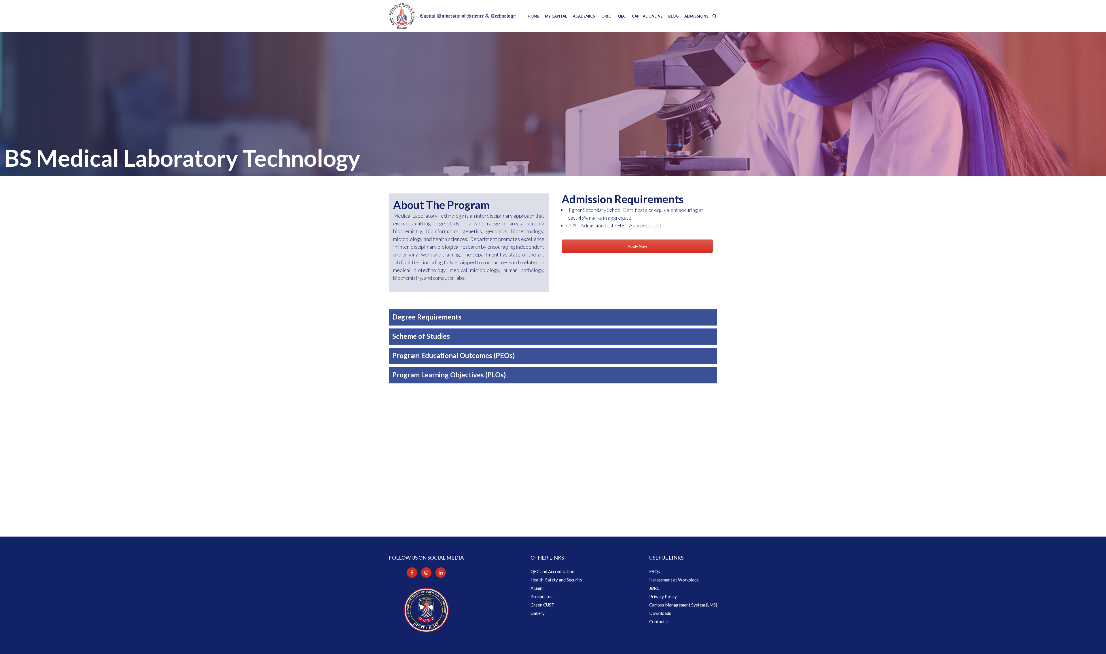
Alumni (537, 588)
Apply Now (637, 246)
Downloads (660, 613)
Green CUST (542, 604)
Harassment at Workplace (674, 579)
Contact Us (660, 621)
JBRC (654, 588)
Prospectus (541, 596)
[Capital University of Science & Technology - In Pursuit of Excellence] (452, 16)
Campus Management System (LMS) (683, 604)
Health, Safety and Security (556, 579)
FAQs (654, 571)
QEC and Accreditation (552, 571)
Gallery (538, 613)
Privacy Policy (663, 596)
